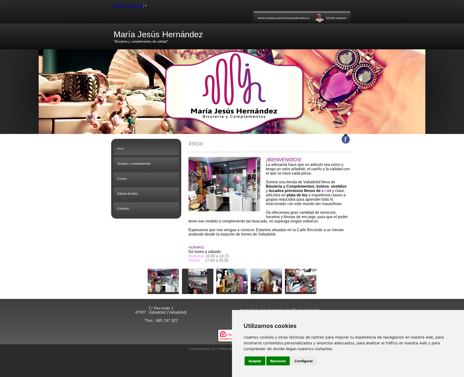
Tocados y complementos (134, 163)
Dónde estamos (336, 18)
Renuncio (278, 361)
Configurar (304, 361)
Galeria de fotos (127, 193)
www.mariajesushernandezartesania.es (284, 18)
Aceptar (254, 361)
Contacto (123, 208)
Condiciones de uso (202, 349)
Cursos (122, 178)
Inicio (120, 148)
